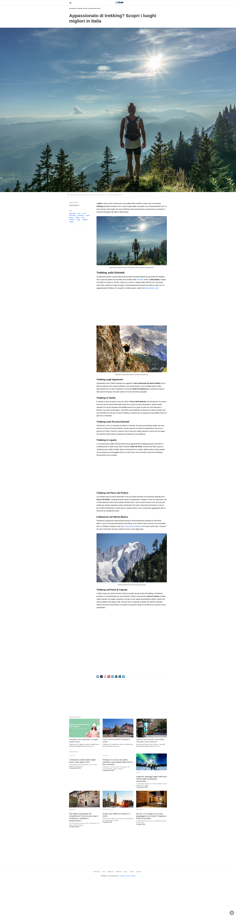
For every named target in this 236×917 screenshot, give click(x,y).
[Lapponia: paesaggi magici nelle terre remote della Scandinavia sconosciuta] (151, 761)
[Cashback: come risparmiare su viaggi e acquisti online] (84, 728)
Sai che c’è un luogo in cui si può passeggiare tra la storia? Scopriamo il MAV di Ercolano (151, 816)
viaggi (78, 219)
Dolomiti (140, 280)
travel (83, 217)
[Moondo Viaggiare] (119, 2)
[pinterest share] (109, 676)
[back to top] (232, 913)
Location (72, 755)
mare (84, 213)
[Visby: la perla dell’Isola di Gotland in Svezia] (118, 728)
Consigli (105, 755)
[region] (132, 307)
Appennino (72, 213)
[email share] (105, 676)
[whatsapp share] (116, 676)
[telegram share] (123, 676)
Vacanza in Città (108, 809)
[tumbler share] (120, 676)
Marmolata (72, 215)
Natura (138, 772)
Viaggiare (85, 219)
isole (79, 213)
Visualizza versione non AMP (127, 876)
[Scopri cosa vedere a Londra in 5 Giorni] (118, 799)
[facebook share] (98, 676)
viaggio (71, 221)
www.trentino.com (152, 288)
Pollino (77, 217)
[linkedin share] (112, 676)
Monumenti (72, 809)
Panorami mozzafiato (132, 526)
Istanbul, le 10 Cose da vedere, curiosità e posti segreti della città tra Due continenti (118, 762)
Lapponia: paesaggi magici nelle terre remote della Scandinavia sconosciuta (151, 779)
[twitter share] (101, 676)
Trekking (71, 219)
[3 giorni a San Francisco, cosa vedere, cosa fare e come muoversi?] (151, 728)
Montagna (81, 215)
